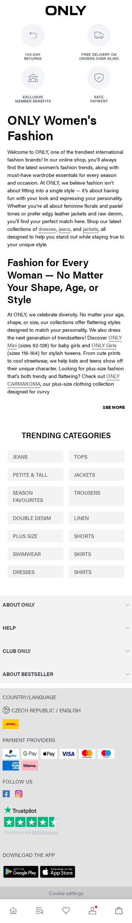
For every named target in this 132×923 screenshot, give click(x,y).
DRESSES (23, 571)
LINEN (81, 518)
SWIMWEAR (27, 553)
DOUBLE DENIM (32, 518)
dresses (47, 228)
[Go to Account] (92, 911)
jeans (64, 228)
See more (114, 407)
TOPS (80, 456)
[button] (66, 710)
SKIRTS (82, 553)
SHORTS (84, 535)
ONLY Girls (104, 345)
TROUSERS (87, 492)
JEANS (20, 456)
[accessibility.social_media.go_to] (6, 795)
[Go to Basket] (119, 911)
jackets (90, 228)
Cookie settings (66, 893)
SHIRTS (82, 571)
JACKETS (84, 474)
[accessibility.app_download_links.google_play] (21, 878)
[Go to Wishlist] (66, 911)
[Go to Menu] (39, 911)
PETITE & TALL (30, 474)
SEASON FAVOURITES (28, 496)
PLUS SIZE (25, 535)
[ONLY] (66, 13)
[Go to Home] (13, 911)
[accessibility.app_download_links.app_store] (57, 878)
